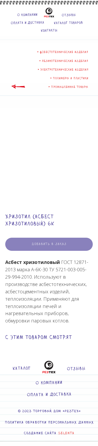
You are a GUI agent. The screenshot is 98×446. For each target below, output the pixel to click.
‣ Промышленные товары (68, 87)
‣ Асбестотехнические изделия (62, 52)
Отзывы (68, 15)
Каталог (22, 368)
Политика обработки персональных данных (49, 422)
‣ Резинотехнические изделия (63, 61)
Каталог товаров (68, 22)
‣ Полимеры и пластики (69, 78)
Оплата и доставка (27, 22)
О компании (27, 15)
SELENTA (66, 433)
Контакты (49, 30)
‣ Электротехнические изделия (63, 70)
